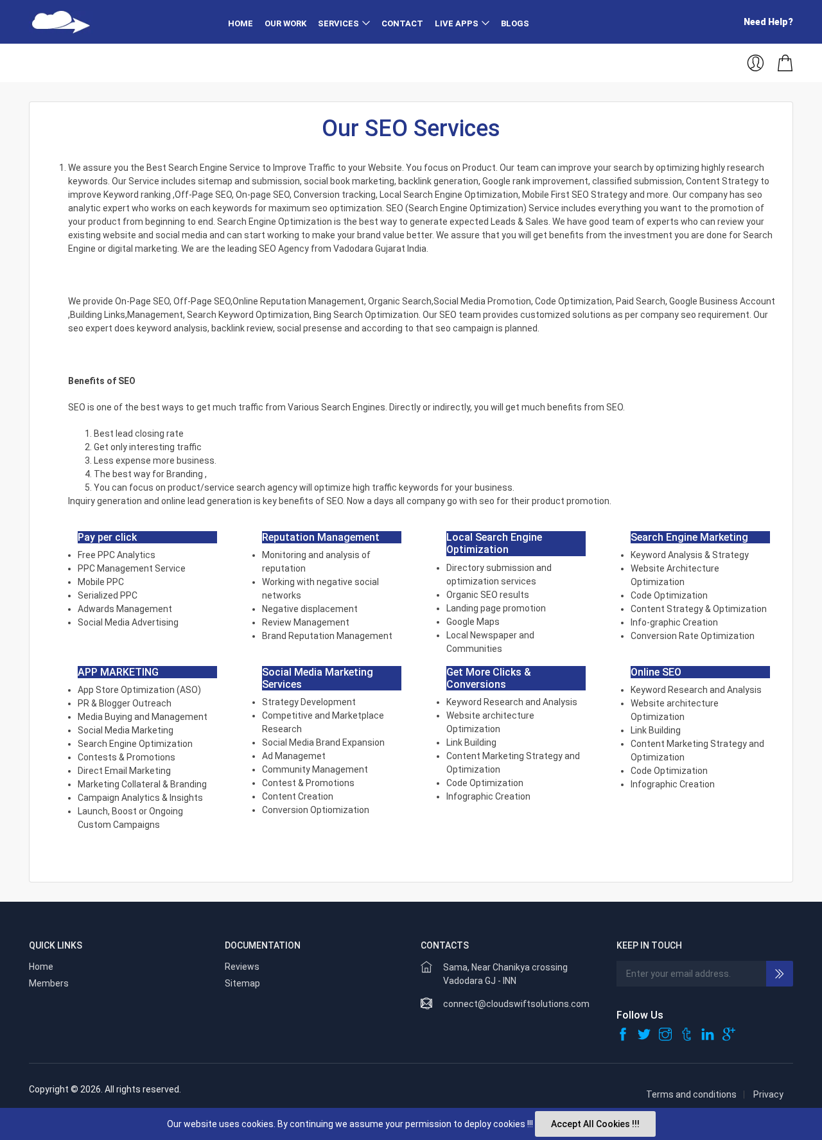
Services (338, 23)
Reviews (242, 966)
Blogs (515, 23)
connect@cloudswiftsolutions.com (516, 1004)
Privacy (768, 1094)
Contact (402, 23)
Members (49, 983)
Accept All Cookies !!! (595, 1124)
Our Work (285, 23)
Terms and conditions (691, 1094)
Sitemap (242, 983)
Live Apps (456, 23)
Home (240, 23)
